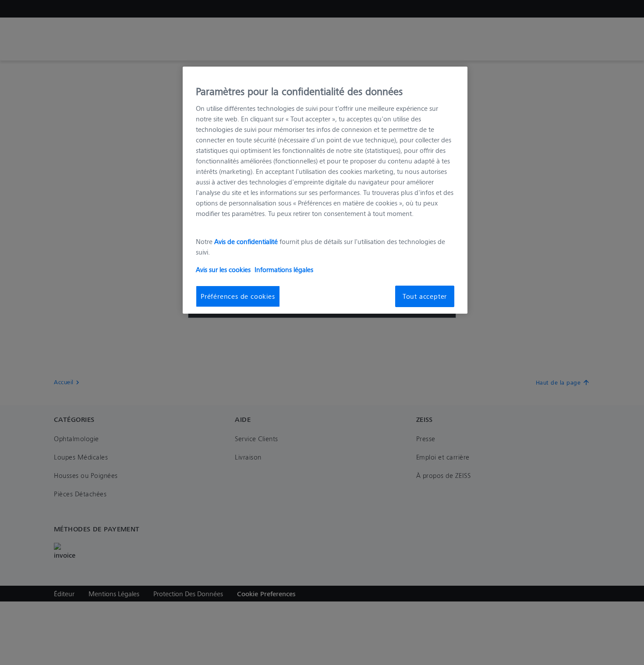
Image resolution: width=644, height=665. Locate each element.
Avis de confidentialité (247, 241)
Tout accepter (425, 296)
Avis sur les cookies (223, 269)
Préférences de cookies (238, 296)
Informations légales (284, 269)
